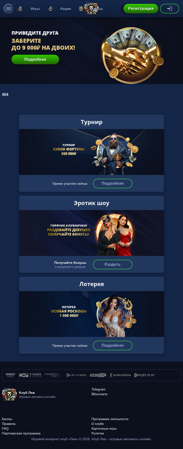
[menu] (8, 8)
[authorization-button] (169, 8)
